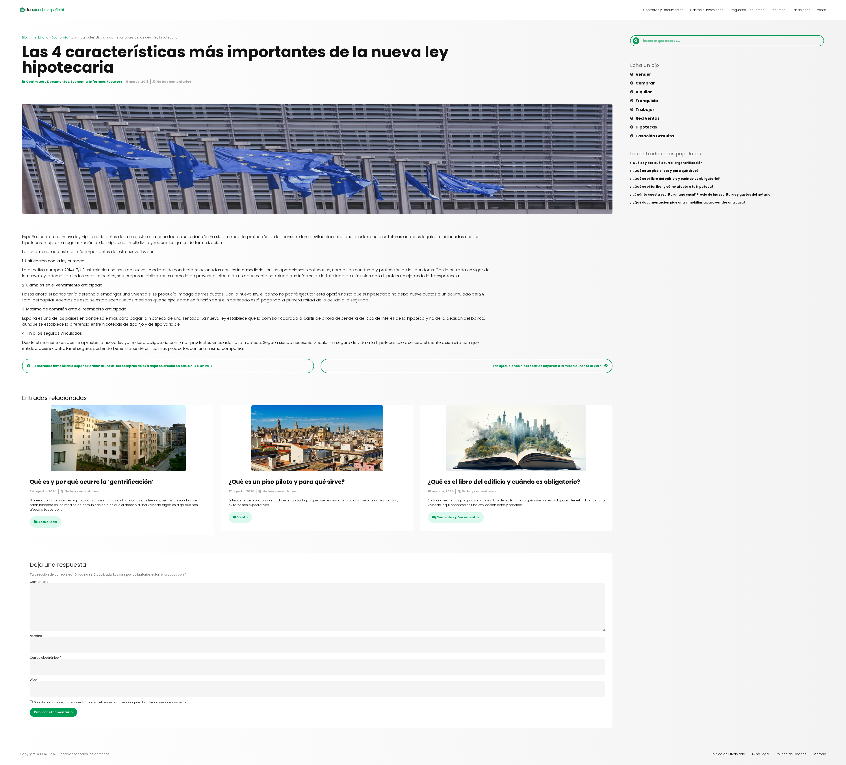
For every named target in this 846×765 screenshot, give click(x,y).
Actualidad (47, 522)
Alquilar (644, 92)
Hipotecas (646, 127)
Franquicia (647, 101)
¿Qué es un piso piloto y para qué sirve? (287, 482)
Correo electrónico (45, 657)
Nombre (37, 635)
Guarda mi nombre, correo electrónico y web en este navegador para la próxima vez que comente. (110, 702)
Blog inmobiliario (35, 37)
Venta (821, 10)
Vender (643, 74)
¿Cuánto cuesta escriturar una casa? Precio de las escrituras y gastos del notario (701, 194)
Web (33, 679)
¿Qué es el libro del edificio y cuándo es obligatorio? (504, 482)
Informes (97, 81)
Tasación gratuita (655, 136)
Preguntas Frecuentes (747, 10)
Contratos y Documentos (663, 10)
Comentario (40, 581)
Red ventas (648, 118)
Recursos (778, 10)
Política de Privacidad (728, 754)
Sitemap (819, 754)
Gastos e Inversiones (706, 10)
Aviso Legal (760, 754)
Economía (60, 37)
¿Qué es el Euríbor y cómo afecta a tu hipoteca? (673, 186)
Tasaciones (801, 10)
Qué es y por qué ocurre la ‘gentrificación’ (92, 482)
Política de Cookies (791, 754)
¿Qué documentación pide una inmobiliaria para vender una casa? (689, 202)
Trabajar (645, 109)
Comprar (645, 83)
